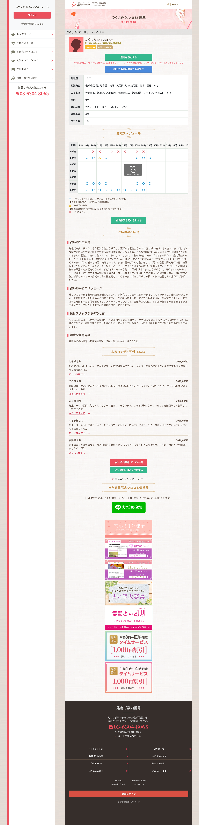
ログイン (32, 15)
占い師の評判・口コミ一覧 (128, 462)
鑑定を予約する (128, 57)
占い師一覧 (80, 32)
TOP (68, 32)
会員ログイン (129, 794)
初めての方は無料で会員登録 (128, 69)
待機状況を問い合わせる (129, 220)
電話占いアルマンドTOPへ (129, 478)
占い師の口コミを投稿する (128, 470)
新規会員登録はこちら (32, 23)
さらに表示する (77, 373)
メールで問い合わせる (129, 736)
